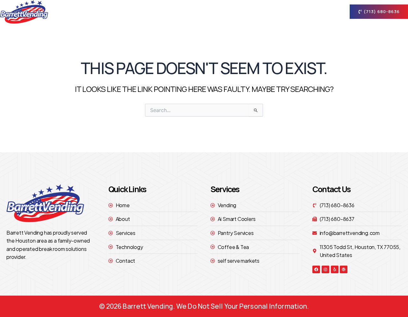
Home (170, 11)
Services (234, 11)
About (196, 11)
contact (316, 11)
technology (279, 11)
